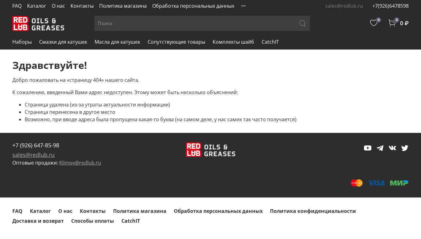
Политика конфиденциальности (313, 211)
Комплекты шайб (233, 41)
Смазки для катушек (63, 41)
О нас (58, 5)
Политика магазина (123, 5)
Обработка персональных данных (193, 5)
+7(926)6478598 (390, 5)
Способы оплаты (92, 220)
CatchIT (270, 41)
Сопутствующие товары (176, 41)
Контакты (82, 5)
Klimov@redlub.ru (80, 162)
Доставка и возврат (38, 220)
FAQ (17, 5)
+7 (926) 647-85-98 (35, 145)
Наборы (22, 41)
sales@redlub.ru (33, 154)
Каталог (36, 5)
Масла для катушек (117, 41)
